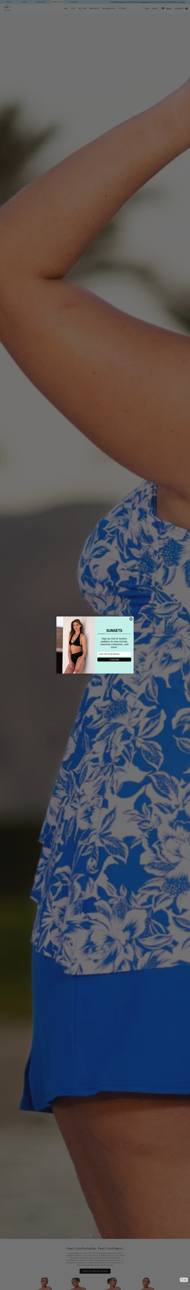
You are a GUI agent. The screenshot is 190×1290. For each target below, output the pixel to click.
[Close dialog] (131, 619)
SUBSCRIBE (114, 659)
